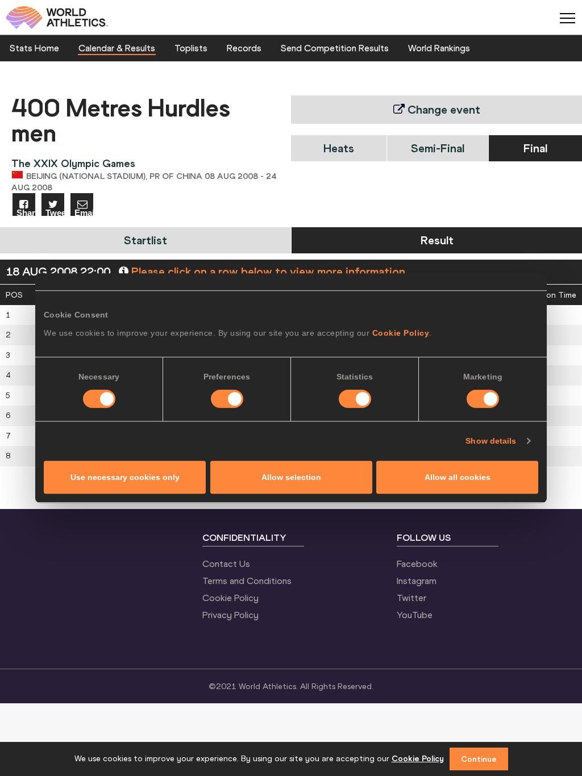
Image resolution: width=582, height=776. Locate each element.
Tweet (54, 212)
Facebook (417, 563)
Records (244, 47)
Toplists (190, 47)
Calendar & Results (116, 47)
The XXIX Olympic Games (73, 163)
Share (25, 212)
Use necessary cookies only (125, 477)
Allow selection (291, 477)
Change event (442, 109)
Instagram (416, 580)
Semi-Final (437, 148)
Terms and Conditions (247, 580)
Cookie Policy (401, 332)
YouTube (415, 614)
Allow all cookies (457, 477)
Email (83, 212)
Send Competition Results (335, 47)
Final (535, 148)
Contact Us (226, 563)
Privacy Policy (230, 614)
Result (437, 240)
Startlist (145, 240)
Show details (490, 440)
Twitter (411, 597)
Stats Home (34, 47)
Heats (338, 148)
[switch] (227, 399)
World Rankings (439, 47)
